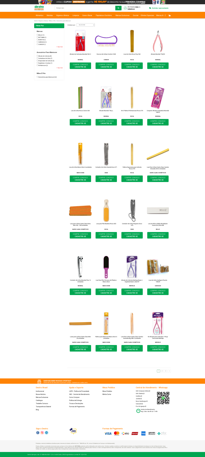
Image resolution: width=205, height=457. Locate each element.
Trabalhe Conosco (42, 403)
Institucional (40, 391)
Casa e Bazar (87, 15)
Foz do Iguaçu (140, 406)
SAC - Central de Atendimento (79, 394)
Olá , (132, 8)
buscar (118, 8)
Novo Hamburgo (141, 401)
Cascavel (139, 404)
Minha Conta (106, 394)
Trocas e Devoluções (76, 403)
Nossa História (40, 394)
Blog (37, 410)
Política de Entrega (75, 400)
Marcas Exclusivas (123, 15)
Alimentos (39, 15)
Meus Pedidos (107, 391)
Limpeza (75, 15)
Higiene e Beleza (62, 15)
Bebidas (50, 15)
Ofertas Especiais (147, 15)
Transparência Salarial (43, 406)
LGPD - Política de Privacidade (79, 391)
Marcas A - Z (161, 15)
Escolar (135, 15)
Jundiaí (138, 398)
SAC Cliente (139, 393)
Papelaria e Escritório (104, 15)
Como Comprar (74, 397)
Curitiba (138, 396)
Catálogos (39, 400)
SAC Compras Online (142, 391)
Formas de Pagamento (77, 406)
